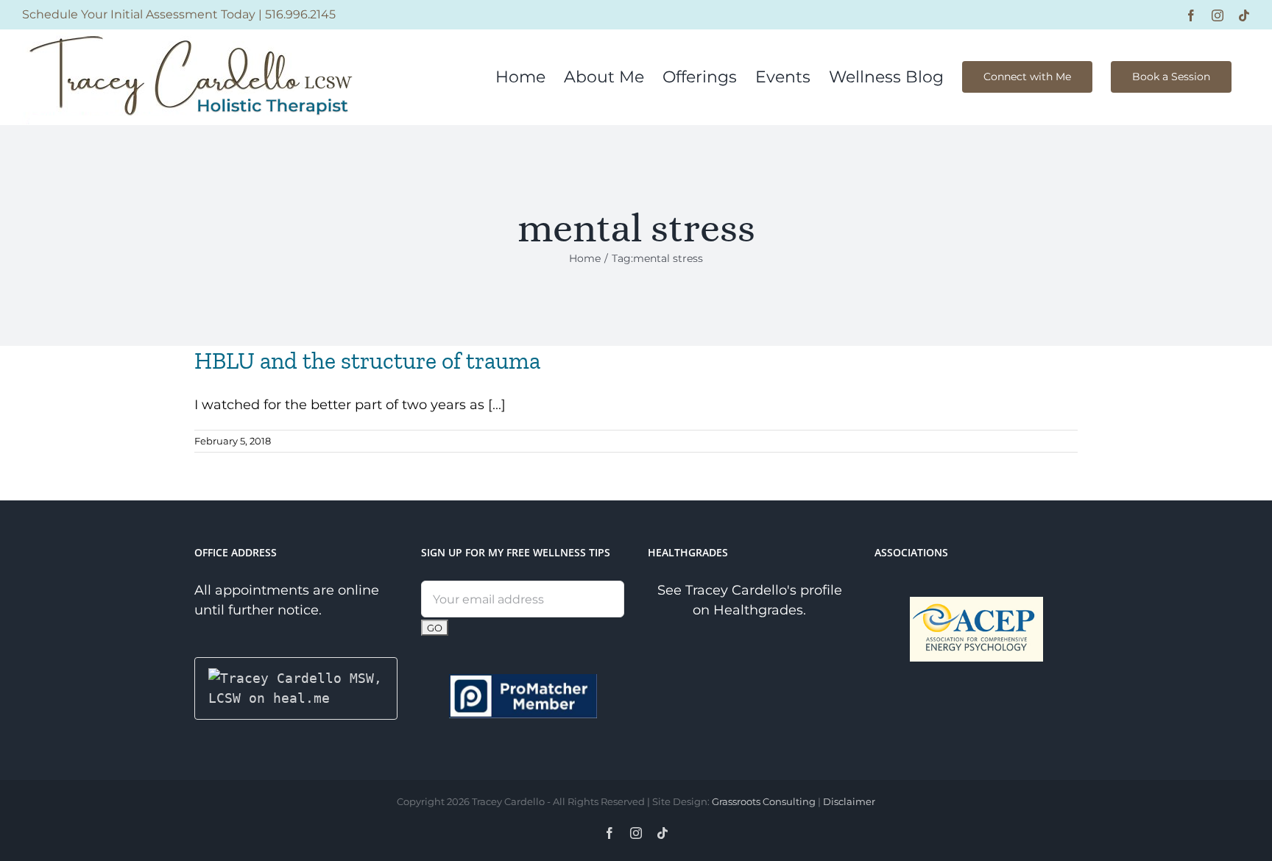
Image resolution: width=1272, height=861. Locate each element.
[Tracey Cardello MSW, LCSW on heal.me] (296, 678)
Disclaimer (849, 801)
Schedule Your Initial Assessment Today (138, 14)
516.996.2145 (300, 14)
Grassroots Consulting (764, 801)
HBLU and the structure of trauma (367, 361)
